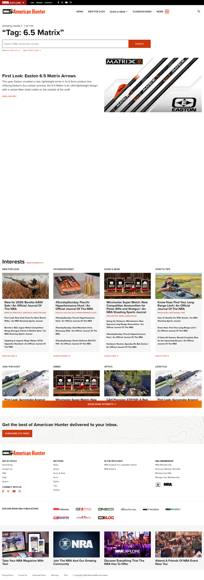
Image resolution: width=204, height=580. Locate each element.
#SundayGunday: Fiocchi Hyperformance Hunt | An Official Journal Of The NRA (74, 305)
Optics (108, 366)
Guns (55, 477)
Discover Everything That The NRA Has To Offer (124, 562)
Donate (48, 2)
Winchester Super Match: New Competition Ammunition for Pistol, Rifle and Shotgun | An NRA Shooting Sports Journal (127, 307)
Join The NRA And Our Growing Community (74, 562)
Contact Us (7, 469)
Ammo (57, 366)
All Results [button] (12, 50)
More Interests (34, 262)
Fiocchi (59, 312)
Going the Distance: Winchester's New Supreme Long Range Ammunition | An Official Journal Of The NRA (125, 324)
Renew (39, 2)
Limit (183, 312)
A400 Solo (27, 312)
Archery (12, 96)
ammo (121, 316)
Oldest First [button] (33, 50)
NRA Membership (163, 464)
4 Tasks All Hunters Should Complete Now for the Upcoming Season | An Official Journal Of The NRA (178, 340)
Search (139, 44)
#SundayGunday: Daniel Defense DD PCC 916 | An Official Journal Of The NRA (76, 342)
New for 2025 (8, 356)
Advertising (7, 464)
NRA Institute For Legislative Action (120, 464)
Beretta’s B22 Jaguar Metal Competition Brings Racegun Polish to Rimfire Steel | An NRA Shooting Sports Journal (25, 331)
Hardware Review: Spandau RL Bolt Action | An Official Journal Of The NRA (127, 345)
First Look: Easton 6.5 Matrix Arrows (39, 76)
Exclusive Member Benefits (167, 469)
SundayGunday (142, 11)
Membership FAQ (163, 473)
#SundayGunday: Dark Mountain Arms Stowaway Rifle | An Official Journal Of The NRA (76, 331)
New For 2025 (10, 269)
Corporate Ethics (39, 575)
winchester (112, 316)
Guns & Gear (117, 11)
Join (32, 2)
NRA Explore (110, 469)
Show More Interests (118, 404)
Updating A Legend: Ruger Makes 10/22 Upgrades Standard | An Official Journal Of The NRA (25, 344)
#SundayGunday (63, 269)
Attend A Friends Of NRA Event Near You (176, 562)
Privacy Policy (7, 575)
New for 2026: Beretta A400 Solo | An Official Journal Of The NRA (23, 305)
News (79, 11)
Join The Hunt (11, 366)
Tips (55, 485)
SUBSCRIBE (17, 433)
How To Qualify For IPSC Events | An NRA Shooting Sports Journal (178, 319)
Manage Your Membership (167, 477)
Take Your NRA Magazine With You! (23, 562)
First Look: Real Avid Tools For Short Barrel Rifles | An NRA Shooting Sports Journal (25, 319)
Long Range (174, 312)
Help (4, 477)
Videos (56, 489)
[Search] (199, 11)
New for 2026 (96, 11)
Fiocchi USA (69, 312)
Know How (163, 312)
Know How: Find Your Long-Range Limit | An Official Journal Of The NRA (176, 305)
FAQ (4, 473)
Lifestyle (161, 366)
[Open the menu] (167, 11)
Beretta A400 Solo (13, 312)
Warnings (55, 575)
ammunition (131, 316)
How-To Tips (162, 269)
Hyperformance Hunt (86, 312)
